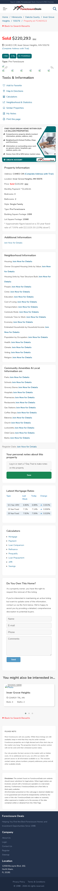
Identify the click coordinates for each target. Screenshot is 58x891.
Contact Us (7, 846)
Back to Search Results (17, 26)
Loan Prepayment (16, 557)
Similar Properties (15, 107)
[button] (25, 713)
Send (13, 660)
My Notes (11, 113)
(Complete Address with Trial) (15, 48)
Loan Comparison (16, 545)
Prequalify (13, 553)
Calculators (11, 96)
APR (10, 562)
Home (5, 17)
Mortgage (13, 536)
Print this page (13, 119)
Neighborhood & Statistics (19, 102)
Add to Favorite (14, 85)
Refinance (13, 549)
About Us (6, 838)
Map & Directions (14, 91)
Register (6, 850)
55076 (16, 20)
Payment (12, 541)
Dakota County (32, 17)
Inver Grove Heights (18, 692)
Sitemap (5, 854)
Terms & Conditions (36, 881)
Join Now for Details (13, 242)
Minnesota (17, 17)
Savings (12, 566)
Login (4, 842)
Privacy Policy (19, 881)
